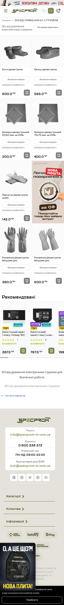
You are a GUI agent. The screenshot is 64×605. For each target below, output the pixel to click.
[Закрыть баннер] (30, 547)
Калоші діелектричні (45, 69)
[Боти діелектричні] (16, 51)
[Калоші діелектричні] (48, 51)
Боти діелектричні (12, 69)
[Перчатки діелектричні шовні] (16, 177)
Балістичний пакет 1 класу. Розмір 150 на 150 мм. (13, 334)
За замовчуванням (47, 27)
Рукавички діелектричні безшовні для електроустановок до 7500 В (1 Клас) (47, 259)
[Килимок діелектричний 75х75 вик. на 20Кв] (48, 114)
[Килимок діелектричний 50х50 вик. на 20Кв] (16, 114)
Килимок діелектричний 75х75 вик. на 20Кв (47, 134)
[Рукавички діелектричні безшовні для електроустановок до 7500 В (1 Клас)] (48, 239)
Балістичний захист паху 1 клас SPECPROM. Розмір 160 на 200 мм (41, 334)
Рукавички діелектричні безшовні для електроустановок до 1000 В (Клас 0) (15, 259)
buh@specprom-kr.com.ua (30, 466)
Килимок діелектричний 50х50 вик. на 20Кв (15, 134)
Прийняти (32, 600)
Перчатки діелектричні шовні (15, 196)
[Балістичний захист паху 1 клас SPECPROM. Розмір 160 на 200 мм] (42, 315)
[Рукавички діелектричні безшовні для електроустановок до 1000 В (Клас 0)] (16, 239)
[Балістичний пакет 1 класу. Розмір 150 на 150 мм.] (14, 315)
